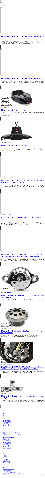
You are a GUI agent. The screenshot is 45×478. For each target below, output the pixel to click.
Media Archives (6, 429)
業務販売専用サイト (7, 431)
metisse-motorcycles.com (7, 463)
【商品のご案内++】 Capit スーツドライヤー (14, 145)
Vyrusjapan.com (6, 464)
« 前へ (4, 409)
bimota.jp (4, 457)
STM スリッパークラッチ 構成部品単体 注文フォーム (14, 434)
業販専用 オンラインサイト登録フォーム (11, 432)
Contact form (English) (7, 439)
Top (3, 4)
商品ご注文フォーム (7, 433)
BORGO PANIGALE (7, 424)
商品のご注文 (5, 467)
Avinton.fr (5, 456)
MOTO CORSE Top (7, 420)
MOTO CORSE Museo (7, 421)
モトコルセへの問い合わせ (8, 437)
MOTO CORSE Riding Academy (9, 425)
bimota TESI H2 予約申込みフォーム (10, 472)
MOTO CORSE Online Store (8, 428)
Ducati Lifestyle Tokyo (7, 422)
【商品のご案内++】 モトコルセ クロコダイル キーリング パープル (22, 79)
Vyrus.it (4, 465)
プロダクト (9, 34)
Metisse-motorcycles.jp (7, 462)
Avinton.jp (5, 455)
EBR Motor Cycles (6, 461)
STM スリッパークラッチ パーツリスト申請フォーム (14, 435)
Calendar (4, 5)
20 (3, 415)
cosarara (4, 426)
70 (3, 417)
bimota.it (4, 458)
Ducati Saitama (5, 423)
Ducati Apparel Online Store (8, 427)
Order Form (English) (7, 440)
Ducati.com (5, 460)
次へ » (4, 418)
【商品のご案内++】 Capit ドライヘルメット (14, 110)
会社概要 (5, 438)
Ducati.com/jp (5, 459)
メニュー (2, 2)
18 (3, 413)
